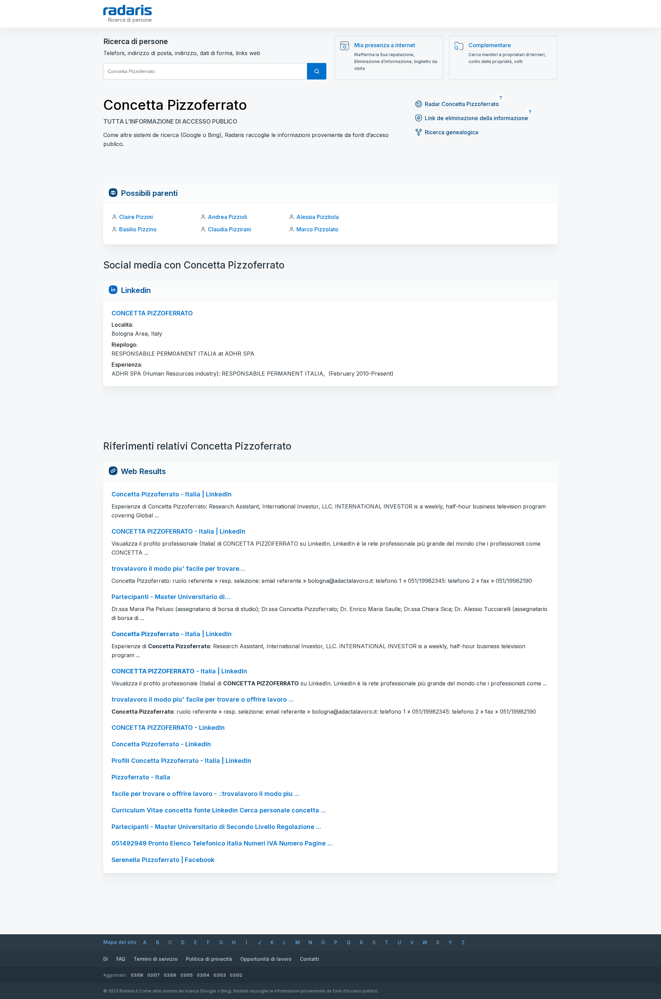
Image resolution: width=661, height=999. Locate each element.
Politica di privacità (209, 959)
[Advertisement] (330, 168)
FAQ (120, 959)
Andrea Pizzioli (227, 216)
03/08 (137, 975)
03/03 (219, 975)
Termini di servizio (156, 959)
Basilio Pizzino (138, 229)
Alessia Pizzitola (317, 216)
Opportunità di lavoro (266, 959)
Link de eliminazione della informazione (476, 118)
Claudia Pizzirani (229, 229)
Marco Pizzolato (317, 229)
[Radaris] (127, 10)
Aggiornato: (115, 975)
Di (105, 959)
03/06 (170, 975)
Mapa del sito (119, 942)
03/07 (153, 975)
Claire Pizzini (136, 216)
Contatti (309, 959)
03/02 (236, 975)
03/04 (203, 975)
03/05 (186, 975)
